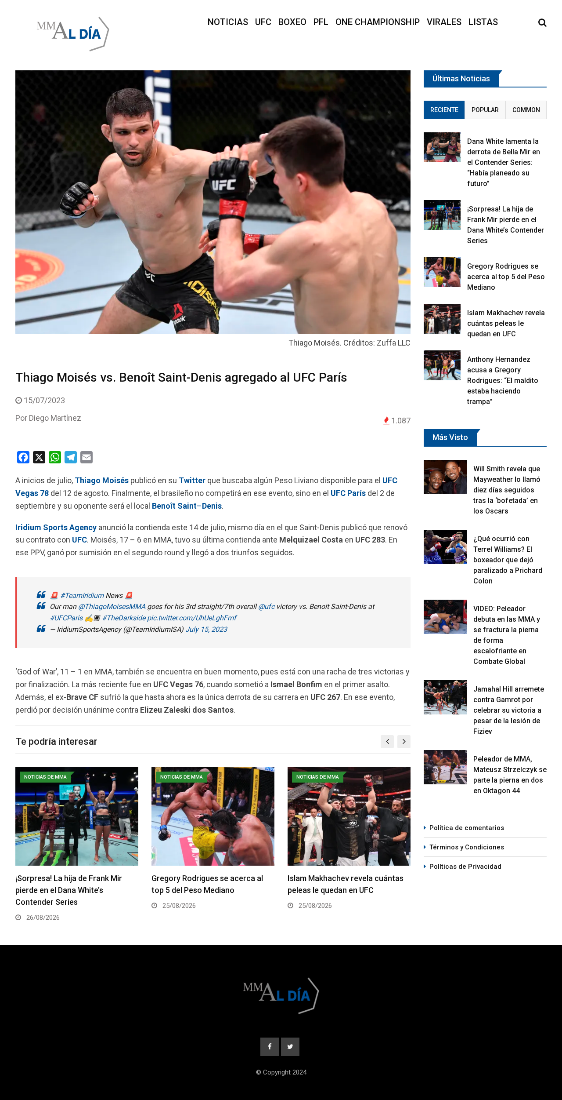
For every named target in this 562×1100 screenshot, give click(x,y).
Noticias (228, 22)
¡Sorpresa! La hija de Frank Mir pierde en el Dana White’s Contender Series (68, 890)
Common (526, 109)
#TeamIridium (82, 595)
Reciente (444, 109)
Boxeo (292, 22)
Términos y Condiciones (466, 847)
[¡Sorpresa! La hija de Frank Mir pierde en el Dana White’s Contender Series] (442, 214)
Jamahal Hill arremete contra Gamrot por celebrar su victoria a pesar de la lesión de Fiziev (508, 710)
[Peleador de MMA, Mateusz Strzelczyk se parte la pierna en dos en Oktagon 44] (445, 767)
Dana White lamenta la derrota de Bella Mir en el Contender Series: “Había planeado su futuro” (503, 162)
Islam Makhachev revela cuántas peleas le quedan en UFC (506, 323)
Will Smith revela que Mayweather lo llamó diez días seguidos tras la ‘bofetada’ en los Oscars (506, 490)
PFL (320, 22)
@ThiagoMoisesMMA (111, 606)
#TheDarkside (123, 618)
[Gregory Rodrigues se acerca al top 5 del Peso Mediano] (442, 272)
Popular (485, 109)
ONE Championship (377, 22)
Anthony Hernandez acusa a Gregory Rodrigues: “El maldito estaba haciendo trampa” (502, 380)
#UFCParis (66, 618)
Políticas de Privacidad (465, 867)
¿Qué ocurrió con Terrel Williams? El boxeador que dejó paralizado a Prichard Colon (507, 560)
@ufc (266, 606)
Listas (483, 22)
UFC (263, 22)
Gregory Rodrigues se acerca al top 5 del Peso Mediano (506, 276)
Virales (444, 22)
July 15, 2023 (206, 629)
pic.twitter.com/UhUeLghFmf (191, 618)
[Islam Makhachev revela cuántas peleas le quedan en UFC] (442, 318)
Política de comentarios (466, 828)
